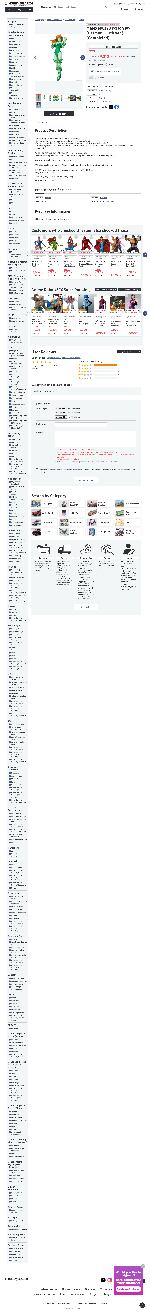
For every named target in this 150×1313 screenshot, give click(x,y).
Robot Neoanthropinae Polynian (17, 254)
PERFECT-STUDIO (107, 94)
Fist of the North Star (19, 839)
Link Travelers (16, 398)
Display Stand (16, 1193)
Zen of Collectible (17, 1042)
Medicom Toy (105, 90)
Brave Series (16, 304)
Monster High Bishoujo (16, 638)
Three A (14, 1111)
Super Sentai (16, 372)
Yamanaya (15, 1082)
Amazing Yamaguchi (18, 137)
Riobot (13, 864)
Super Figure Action (18, 816)
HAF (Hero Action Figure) (17, 951)
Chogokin (14, 351)
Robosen (14, 1051)
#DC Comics (39, 122)
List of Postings (128, 352)
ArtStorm (14, 1040)
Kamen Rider (16, 79)
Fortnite (14, 615)
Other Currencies (132, 56)
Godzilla (14, 38)
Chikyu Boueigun (17, 1085)
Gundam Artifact (17, 413)
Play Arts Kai (16, 533)
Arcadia (14, 1048)
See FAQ (85, 607)
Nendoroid (15, 131)
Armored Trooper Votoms (17, 446)
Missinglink (15, 159)
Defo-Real (15, 693)
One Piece (15, 50)
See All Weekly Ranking (105, 290)
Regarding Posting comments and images (64, 357)
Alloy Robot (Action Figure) (18, 330)
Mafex (13, 112)
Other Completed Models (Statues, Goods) (17, 1017)
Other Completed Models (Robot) (17, 375)
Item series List (17, 1257)
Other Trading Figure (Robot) (19, 417)
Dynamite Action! (17, 947)
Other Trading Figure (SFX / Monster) (19, 422)
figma (13, 782)
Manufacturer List (17, 1251)
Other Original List (18, 98)
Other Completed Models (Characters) (19, 884)
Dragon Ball (15, 47)
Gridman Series (17, 301)
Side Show (15, 1114)
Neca (13, 1126)
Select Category (14, 9)
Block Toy (14, 1153)
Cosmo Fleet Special (19, 912)
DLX (12, 851)
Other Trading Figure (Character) (19, 427)
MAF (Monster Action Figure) (19, 956)
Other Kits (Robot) (18, 392)
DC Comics (15, 235)
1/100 (13, 214)
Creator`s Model (17, 978)
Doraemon (15, 71)
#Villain (49, 122)
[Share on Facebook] (116, 107)
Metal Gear (15, 1006)
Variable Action (17, 909)
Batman (103, 197)
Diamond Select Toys (19, 1120)
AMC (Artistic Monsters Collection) (19, 728)
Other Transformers (18, 175)
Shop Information (65, 1303)
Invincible (15, 82)
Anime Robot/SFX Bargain (17, 25)
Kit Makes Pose (16, 282)
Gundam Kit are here (19, 1229)
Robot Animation (17, 290)
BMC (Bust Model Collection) (17, 743)
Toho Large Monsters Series (19, 683)
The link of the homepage (86, 1303)
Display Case (16, 1196)
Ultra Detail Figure (18, 128)
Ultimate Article (17, 906)
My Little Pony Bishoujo (16, 643)
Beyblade (14, 456)
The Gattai (15, 779)
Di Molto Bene (16, 1117)
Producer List (16, 1254)
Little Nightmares (18, 1012)
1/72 (12, 211)
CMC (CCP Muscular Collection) (18, 733)
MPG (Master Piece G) (19, 162)
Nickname (41, 423)
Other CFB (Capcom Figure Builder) (18, 988)
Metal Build (15, 268)
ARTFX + (14, 659)
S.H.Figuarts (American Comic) (18, 121)
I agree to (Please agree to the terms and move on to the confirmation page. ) (87, 470)
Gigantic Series (17, 690)
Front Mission (16, 561)
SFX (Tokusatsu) (17, 293)
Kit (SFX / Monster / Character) (18, 1149)
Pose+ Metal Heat (17, 321)
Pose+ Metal (16, 318)
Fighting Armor (16, 867)
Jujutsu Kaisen (16, 53)
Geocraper (15, 1202)
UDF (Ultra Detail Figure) (17, 488)
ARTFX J (14, 656)
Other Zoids (15, 223)
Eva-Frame (15, 410)
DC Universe (15, 44)
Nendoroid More (17, 785)
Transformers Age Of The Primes (18, 171)
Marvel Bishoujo (17, 635)
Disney (13, 241)
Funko (13, 1129)
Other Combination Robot (18, 308)
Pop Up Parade (16, 776)
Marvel (13, 232)
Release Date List (17, 1248)
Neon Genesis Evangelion (16, 89)
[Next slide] (82, 57)
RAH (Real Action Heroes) (17, 493)
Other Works (16, 243)
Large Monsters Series (17, 678)
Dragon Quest (16, 558)
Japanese (50, 180)
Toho (13, 1073)
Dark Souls (15, 1000)
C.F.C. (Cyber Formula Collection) (19, 902)
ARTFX (13, 653)
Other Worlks (16, 525)
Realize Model (16, 217)
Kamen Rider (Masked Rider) (17, 190)
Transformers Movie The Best (18, 166)
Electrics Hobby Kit (18, 1156)
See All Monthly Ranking (128, 290)
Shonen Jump (16, 203)
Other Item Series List (18, 144)
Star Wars (15, 62)
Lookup (14, 915)
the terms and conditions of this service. (65, 469)
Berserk (14, 1004)
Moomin (14, 519)
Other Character (17, 1181)
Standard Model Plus (19, 981)
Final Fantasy (16, 59)
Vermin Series (16, 1028)
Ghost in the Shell (17, 65)
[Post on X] (111, 107)
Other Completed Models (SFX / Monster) (17, 381)
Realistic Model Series (17, 897)
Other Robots (16, 1175)
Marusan (14, 1079)
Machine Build (16, 918)
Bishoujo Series (17, 629)
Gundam (14, 358)
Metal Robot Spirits (18, 271)
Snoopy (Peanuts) (17, 516)
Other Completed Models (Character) (18, 388)
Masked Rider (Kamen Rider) (16, 362)
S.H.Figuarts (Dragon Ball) (18, 116)
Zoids (13, 68)
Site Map (103, 1303)
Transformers (16, 41)
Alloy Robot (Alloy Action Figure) (17, 341)
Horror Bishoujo (17, 632)
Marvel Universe (17, 35)
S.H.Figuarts (15, 109)
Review (39, 432)
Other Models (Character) (16, 1133)
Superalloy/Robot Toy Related (19, 1211)
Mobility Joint (16, 407)
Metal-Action (16, 939)
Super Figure (16, 813)
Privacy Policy (48, 1303)
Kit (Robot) (15, 1145)
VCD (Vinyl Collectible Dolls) (17, 498)
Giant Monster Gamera (16, 94)
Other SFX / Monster (18, 1178)
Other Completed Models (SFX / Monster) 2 (17, 1097)
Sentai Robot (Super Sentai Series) (18, 286)
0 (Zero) (14, 1076)
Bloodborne (15, 1009)
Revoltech (15, 134)
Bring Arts (15, 536)
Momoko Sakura (17, 522)
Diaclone (14, 178)
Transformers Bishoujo (16, 648)
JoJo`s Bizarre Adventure (16, 835)
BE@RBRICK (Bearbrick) (15, 483)
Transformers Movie (18, 140)
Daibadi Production (18, 1045)
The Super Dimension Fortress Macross (19, 75)
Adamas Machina (17, 156)
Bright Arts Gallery (18, 539)
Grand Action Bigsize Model (19, 943)
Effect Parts (15, 1199)
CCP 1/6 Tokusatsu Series (18, 738)
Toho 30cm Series (17, 687)
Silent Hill (15, 998)
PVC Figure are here (18, 1221)
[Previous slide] (35, 57)
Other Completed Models (17, 506)
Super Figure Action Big (18, 820)
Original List (15, 1260)
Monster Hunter (17, 984)
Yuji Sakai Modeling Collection (18, 697)
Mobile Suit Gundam (18, 56)
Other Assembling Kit (19, 601)
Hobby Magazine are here (18, 1238)
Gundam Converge (18, 404)
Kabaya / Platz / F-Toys (18, 1171)
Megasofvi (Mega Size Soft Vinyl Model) (17, 572)
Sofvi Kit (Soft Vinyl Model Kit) (18, 596)
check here (66, 582)
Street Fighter (16, 85)
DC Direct (14, 1123)
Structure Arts (16, 542)
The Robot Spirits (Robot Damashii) (17, 354)
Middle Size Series (18, 724)
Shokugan (15, 125)
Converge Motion (17, 395)
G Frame (14, 401)
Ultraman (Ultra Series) (17, 195)
